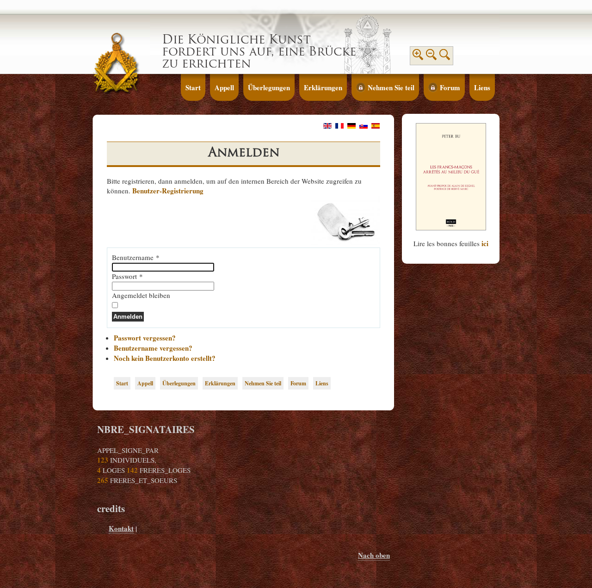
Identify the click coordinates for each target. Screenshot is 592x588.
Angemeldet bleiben (141, 295)
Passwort (127, 276)
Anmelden (127, 316)
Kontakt (121, 528)
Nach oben (374, 555)
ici (484, 243)
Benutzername (136, 257)
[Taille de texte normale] (444, 57)
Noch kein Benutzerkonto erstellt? (165, 358)
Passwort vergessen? (145, 338)
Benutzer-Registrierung (168, 191)
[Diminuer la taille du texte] (431, 57)
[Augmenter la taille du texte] (418, 57)
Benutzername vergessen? (153, 348)
